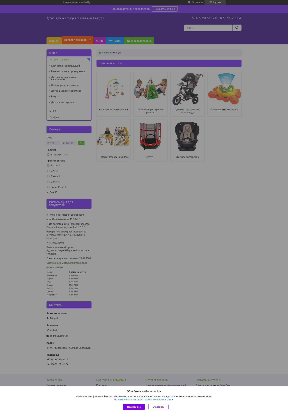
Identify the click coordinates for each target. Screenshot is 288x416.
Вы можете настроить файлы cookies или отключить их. (143, 399)
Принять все (134, 407)
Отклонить (158, 407)
